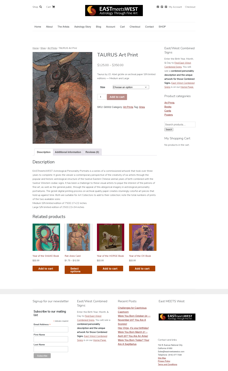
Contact (149, 26)
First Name (39, 334)
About (49, 26)
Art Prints (52, 48)
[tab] (43, 152)
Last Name (39, 344)
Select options (75, 269)
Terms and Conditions (167, 364)
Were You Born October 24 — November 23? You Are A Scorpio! (134, 320)
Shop (35, 7)
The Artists (63, 26)
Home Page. (187, 87)
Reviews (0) (92, 152)
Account (110, 26)
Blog (98, 26)
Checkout (190, 7)
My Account (175, 7)
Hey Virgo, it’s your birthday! (133, 328)
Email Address (42, 324)
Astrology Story (82, 26)
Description (44, 152)
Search (169, 129)
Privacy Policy (164, 361)
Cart (48, 7)
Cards (167, 110)
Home (37, 26)
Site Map (162, 357)
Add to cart (117, 96)
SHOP (162, 26)
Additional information (68, 152)
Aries (142, 107)
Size (102, 87)
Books (167, 106)
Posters (168, 114)
